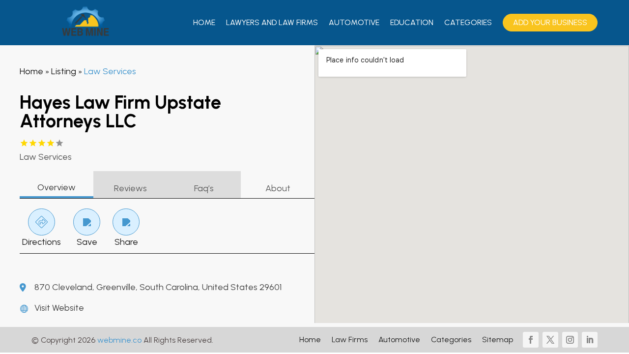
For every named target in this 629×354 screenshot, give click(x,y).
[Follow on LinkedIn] (590, 340)
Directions (41, 241)
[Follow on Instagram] (570, 340)
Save (87, 241)
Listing (63, 71)
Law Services (110, 71)
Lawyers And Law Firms (272, 22)
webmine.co (119, 340)
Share (126, 241)
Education (411, 22)
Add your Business (550, 22)
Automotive (354, 22)
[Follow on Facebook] (531, 340)
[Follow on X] (550, 340)
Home (204, 22)
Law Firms (350, 340)
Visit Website (59, 307)
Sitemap (497, 340)
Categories (468, 22)
